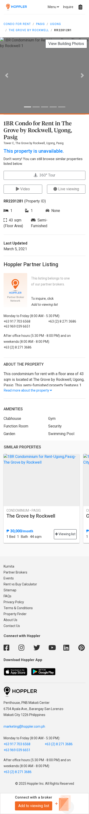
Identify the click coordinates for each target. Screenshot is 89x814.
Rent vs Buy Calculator (20, 584)
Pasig (40, 24)
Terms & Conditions (18, 608)
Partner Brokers (15, 572)
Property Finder (15, 614)
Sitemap (10, 590)
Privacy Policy (14, 602)
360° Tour (46, 175)
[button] (6, 75)
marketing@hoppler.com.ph (24, 726)
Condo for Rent (17, 24)
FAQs (7, 596)
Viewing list (66, 534)
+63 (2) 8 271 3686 (59, 744)
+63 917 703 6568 (17, 744)
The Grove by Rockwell (29, 30)
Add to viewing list (33, 806)
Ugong (55, 24)
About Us (10, 620)
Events (9, 578)
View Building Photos (66, 43)
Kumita (9, 566)
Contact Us (12, 626)
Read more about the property (27, 390)
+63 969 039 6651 (17, 750)
